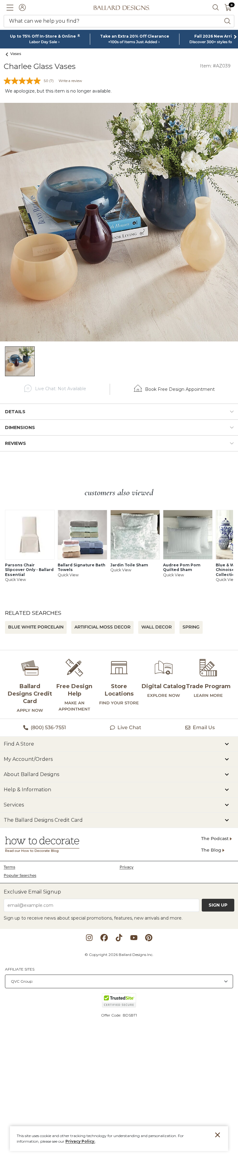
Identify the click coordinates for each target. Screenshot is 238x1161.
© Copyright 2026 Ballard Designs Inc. (119, 954)
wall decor (156, 627)
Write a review (70, 81)
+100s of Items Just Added (132, 42)
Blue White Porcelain (36, 627)
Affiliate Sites (19, 969)
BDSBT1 (130, 1015)
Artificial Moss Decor (102, 627)
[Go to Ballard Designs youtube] (134, 937)
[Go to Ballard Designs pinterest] (148, 937)
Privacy (127, 867)
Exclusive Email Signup (32, 892)
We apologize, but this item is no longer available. (58, 91)
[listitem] (20, 361)
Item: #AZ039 (215, 66)
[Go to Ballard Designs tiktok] (119, 937)
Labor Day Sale (43, 42)
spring (191, 627)
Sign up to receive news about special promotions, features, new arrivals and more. (93, 918)
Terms (9, 867)
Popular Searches (20, 875)
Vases (15, 53)
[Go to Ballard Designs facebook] (104, 937)
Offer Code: (111, 1015)
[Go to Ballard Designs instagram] (89, 937)
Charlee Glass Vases (40, 66)
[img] (119, 222)
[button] (10, 7)
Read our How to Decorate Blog (32, 851)
